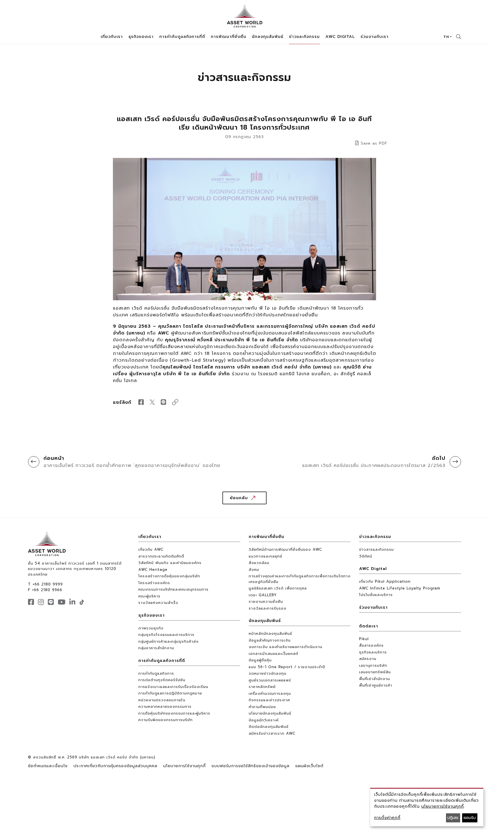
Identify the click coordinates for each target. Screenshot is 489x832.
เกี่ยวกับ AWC (151, 549)
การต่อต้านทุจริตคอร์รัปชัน (161, 680)
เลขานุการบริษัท (373, 665)
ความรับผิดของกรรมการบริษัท (165, 719)
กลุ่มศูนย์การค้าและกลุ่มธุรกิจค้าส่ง (168, 641)
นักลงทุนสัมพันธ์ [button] (267, 37)
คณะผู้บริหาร (149, 596)
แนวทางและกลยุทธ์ (265, 556)
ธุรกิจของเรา (151, 615)
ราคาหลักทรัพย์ (262, 686)
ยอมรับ (470, 818)
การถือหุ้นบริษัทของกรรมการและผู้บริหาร (174, 713)
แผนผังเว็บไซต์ (309, 766)
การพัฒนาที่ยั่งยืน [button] (228, 37)
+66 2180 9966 (47, 590)
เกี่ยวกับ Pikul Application (385, 581)
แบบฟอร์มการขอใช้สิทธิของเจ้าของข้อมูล (250, 766)
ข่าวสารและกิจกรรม (376, 549)
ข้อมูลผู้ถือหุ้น (260, 660)
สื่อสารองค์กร (371, 645)
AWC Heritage (153, 569)
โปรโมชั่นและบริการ (376, 594)
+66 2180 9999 (48, 584)
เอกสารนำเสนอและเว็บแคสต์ (273, 653)
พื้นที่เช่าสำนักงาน (374, 678)
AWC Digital (373, 569)
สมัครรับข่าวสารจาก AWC (272, 733)
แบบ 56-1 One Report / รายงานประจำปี (287, 667)
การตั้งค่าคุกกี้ (387, 818)
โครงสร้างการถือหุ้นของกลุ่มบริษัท (169, 576)
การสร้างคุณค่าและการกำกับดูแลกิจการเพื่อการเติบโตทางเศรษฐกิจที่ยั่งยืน (300, 578)
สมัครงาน (367, 658)
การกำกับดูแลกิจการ (156, 673)
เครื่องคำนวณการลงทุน (270, 693)
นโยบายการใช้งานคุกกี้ (184, 766)
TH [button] (446, 36)
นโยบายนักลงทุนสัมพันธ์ (270, 713)
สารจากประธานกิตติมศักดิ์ (161, 556)
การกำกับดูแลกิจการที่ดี (161, 661)
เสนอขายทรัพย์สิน (375, 672)
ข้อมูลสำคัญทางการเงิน (270, 640)
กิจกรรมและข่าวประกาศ (269, 700)
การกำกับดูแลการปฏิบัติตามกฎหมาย (170, 693)
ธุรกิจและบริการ (373, 652)
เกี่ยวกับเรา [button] (112, 37)
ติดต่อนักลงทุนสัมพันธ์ (269, 726)
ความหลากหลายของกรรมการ (165, 706)
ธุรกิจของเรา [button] (141, 37)
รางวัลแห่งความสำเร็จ (158, 602)
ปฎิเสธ (452, 818)
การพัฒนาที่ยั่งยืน (266, 537)
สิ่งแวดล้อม (259, 562)
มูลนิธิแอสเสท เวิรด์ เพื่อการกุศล (278, 588)
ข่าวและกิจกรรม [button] (304, 37)
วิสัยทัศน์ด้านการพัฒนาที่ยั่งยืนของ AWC (285, 549)
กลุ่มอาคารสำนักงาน (156, 648)
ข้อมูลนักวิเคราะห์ (264, 720)
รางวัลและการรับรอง (267, 608)
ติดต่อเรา (368, 626)
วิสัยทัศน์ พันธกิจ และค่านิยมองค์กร (169, 562)
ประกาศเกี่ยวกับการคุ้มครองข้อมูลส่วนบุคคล (115, 766)
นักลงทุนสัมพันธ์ (265, 621)
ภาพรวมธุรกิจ (151, 628)
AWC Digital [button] (340, 37)
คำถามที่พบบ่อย (262, 706)
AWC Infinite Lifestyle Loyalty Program (399, 588)
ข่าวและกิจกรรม (375, 537)
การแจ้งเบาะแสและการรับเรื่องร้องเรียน (173, 686)
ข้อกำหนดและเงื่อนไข (48, 766)
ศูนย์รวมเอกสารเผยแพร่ (270, 680)
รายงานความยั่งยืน (266, 601)
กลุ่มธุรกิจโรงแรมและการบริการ (166, 634)
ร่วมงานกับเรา (375, 37)
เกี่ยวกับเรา (149, 537)
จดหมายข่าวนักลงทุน (267, 673)
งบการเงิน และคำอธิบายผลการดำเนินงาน (285, 646)
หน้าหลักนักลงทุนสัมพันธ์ (270, 633)
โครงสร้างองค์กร (154, 583)
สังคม (254, 569)
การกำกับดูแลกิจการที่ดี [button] (182, 37)
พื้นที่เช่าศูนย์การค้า (375, 685)
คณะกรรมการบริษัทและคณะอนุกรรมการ (173, 589)
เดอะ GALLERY (263, 595)
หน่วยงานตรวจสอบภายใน (161, 700)
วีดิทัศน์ (365, 556)
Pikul (364, 639)
